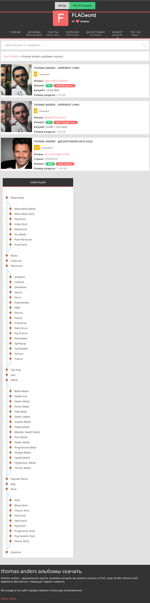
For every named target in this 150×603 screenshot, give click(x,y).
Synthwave (21, 348)
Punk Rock (20, 244)
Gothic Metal (22, 416)
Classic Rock (21, 510)
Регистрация (82, 5)
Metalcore (20, 229)
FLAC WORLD (11, 56)
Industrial (20, 323)
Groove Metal (22, 422)
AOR (17, 500)
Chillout (19, 282)
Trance (18, 359)
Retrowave (20, 338)
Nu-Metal (20, 234)
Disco (17, 297)
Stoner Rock (21, 541)
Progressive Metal (25, 447)
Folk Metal (20, 411)
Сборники (72, 33)
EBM (17, 307)
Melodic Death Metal (27, 432)
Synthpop (20, 343)
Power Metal (22, 442)
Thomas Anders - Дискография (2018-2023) (63, 141)
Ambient (19, 277)
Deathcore (20, 396)
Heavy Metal (21, 427)
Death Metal (21, 401)
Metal (14, 380)
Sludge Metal (22, 452)
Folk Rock (20, 515)
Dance (18, 292)
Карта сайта (8, 598)
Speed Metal (22, 457)
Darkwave (20, 287)
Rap (13, 484)
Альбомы (34, 33)
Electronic (17, 266)
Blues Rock (21, 505)
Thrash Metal (22, 468)
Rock (13, 489)
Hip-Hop (16, 369)
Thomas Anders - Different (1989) (56, 68)
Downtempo (21, 302)
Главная (15, 32)
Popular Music (19, 479)
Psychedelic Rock (24, 536)
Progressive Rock (24, 531)
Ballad (63, 80)
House (18, 318)
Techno (18, 353)
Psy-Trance (20, 333)
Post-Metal (20, 437)
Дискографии (95, 33)
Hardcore (20, 219)
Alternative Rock (24, 214)
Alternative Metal (24, 209)
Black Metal (21, 391)
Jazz (13, 375)
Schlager (57, 154)
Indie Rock (20, 224)
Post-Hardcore (23, 239)
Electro (18, 312)
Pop (47, 80)
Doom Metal (21, 406)
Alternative (17, 197)
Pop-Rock (20, 526)
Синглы (52, 33)
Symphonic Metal (25, 462)
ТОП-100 (135, 33)
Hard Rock (20, 520)
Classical (16, 260)
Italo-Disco (20, 328)
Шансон (16, 552)
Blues (14, 255)
